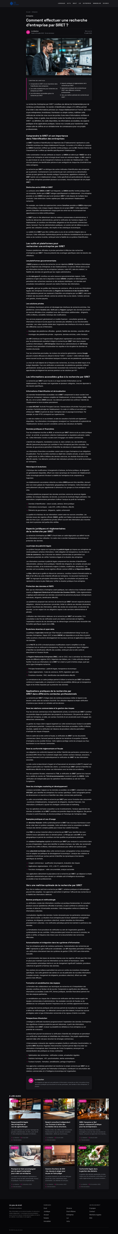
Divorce (106, 3)
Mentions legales (95, 1215)
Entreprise (87, 3)
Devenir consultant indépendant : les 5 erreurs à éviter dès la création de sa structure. (57, 1124)
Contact (92, 1211)
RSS (90, 1218)
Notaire (46, 1218)
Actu (69, 3)
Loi (80, 3)
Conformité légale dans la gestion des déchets (88, 1170)
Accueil (28, 12)
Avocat (46, 1215)
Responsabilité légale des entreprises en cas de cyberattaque (19, 1124)
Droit (75, 3)
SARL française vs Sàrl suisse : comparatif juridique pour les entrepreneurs (90, 1124)
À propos (92, 1208)
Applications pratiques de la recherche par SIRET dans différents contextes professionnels (74, 90)
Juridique (61, 3)
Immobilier (97, 3)
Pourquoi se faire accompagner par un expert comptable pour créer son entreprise (23, 1171)
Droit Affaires (71, 1211)
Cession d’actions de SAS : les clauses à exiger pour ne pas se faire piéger (55, 1171)
